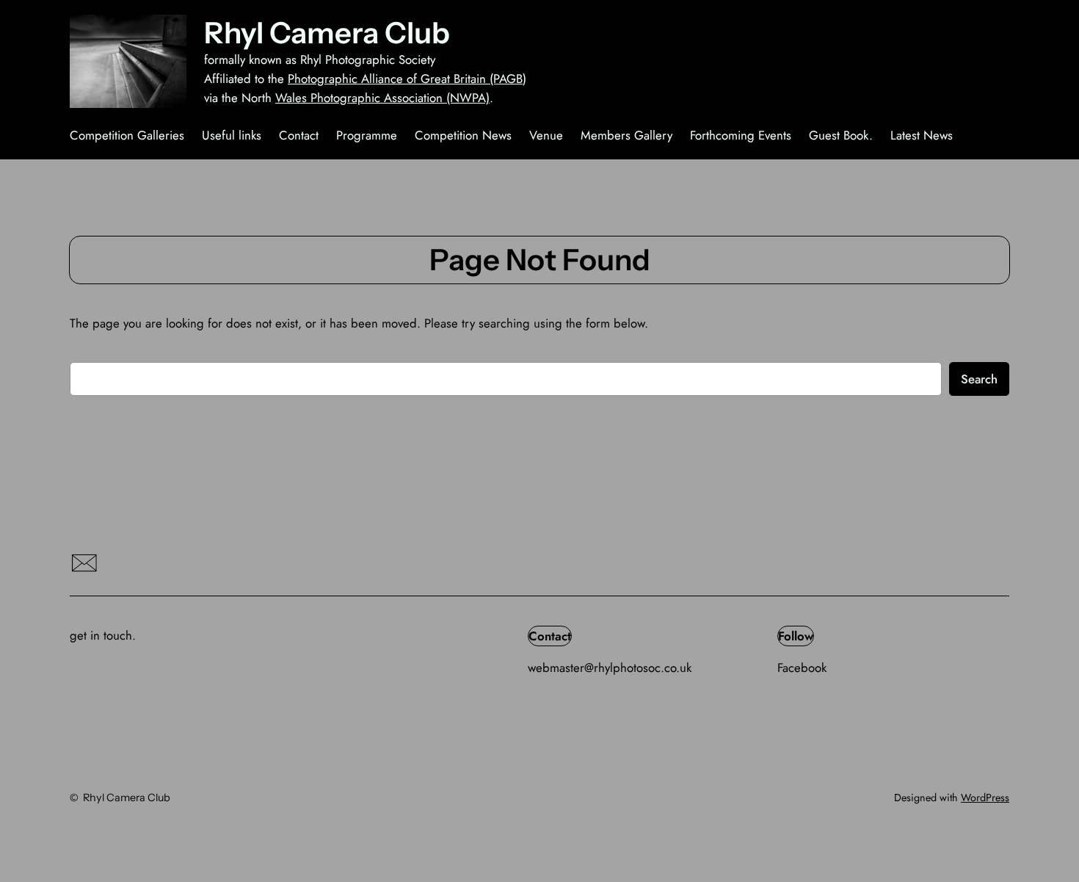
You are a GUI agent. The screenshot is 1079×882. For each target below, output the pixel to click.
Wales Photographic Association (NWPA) (382, 97)
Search (979, 379)
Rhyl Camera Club (327, 33)
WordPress (985, 797)
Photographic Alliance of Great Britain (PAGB (405, 78)
